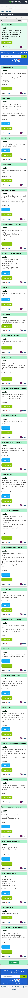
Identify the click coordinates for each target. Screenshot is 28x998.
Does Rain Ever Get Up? (10, 336)
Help (11, 986)
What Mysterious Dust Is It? (11, 442)
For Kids (11, 6)
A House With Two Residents (12, 927)
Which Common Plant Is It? (11, 807)
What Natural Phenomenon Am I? (13, 388)
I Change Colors (7, 67)
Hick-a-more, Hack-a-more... (11, 253)
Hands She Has (6, 25)
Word (16, 6)
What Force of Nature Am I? (11, 547)
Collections (14, 989)
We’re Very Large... (8, 190)
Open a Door (6, 314)
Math (2, 6)
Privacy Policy (22, 63)
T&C (16, 63)
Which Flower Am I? (8, 873)
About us (17, 986)
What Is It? (5, 288)
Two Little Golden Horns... (11, 224)
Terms (25, 986)
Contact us (4, 986)
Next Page (14, 962)
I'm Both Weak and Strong (11, 620)
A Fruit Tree (5, 138)
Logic (6, 6)
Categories (16, 988)
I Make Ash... (6, 98)
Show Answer (7, 42)
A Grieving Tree (7, 908)
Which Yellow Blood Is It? (10, 841)
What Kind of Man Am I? (10, 416)
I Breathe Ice (6, 707)
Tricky (20, 6)
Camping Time (6, 780)
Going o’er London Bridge (10, 675)
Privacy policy (6, 988)
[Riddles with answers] (15, 2)
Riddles (2, 11)
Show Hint (6, 124)
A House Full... (6, 589)
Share (24, 47)
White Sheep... (6, 357)
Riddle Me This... (7, 474)
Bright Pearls (6, 165)
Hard (25, 6)
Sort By (19, 20)
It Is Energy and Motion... (10, 511)
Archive (23, 988)
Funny (11, 8)
